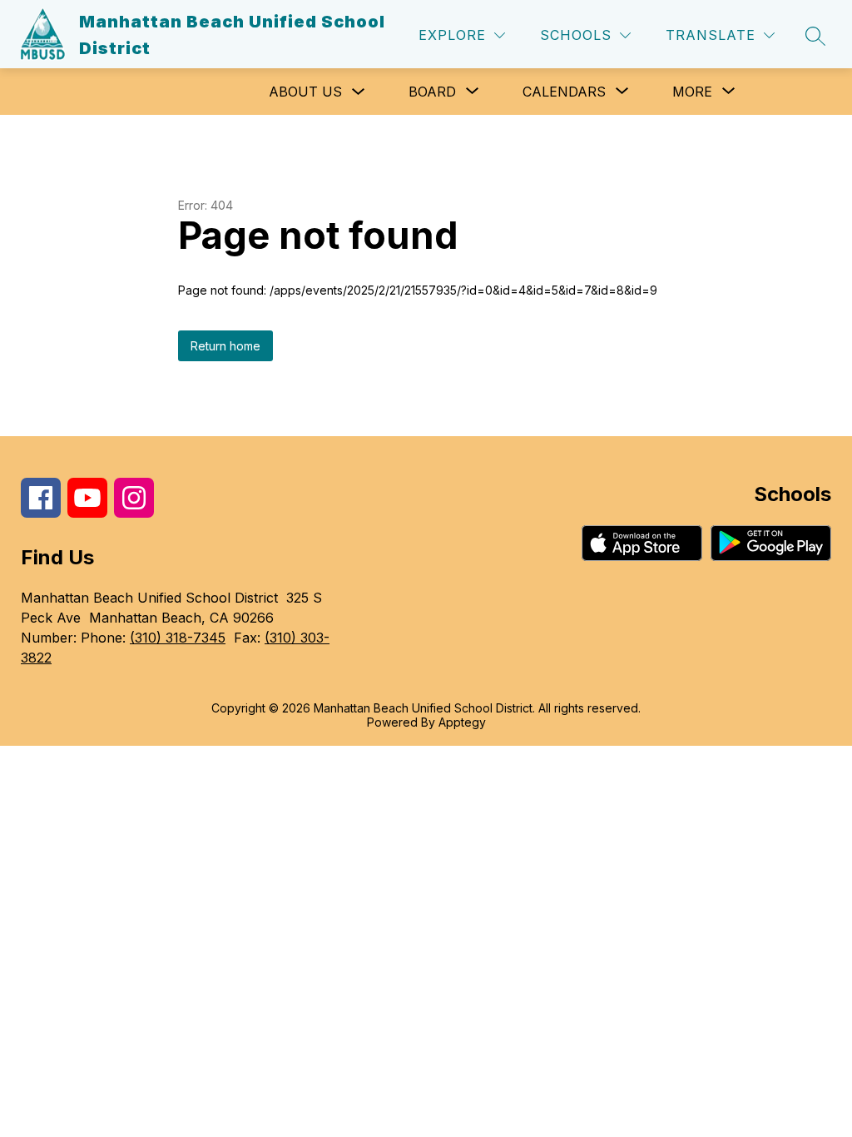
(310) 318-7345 (177, 637)
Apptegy (462, 722)
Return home (225, 346)
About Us (305, 91)
